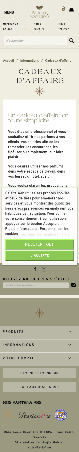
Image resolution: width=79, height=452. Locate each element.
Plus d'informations (21, 228)
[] (71, 40)
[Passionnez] (35, 415)
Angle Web (50, 442)
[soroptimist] (61, 415)
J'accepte (39, 255)
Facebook (35, 269)
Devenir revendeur (39, 373)
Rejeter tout (39, 244)
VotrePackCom (39, 447)
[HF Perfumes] (9, 415)
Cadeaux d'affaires (39, 387)
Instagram (44, 269)
